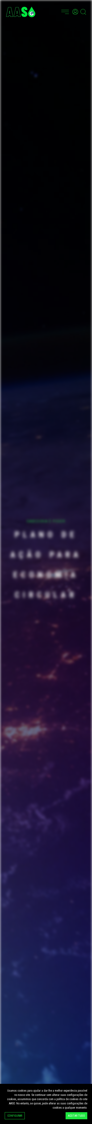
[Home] (20, 12)
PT (50, 11)
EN (56, 11)
